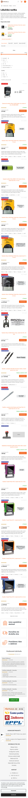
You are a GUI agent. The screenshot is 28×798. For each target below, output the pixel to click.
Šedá (11, 574)
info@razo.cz (15, 773)
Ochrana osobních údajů (14, 756)
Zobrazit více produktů (6, 39)
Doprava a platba (14, 749)
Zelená (2, 536)
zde (6, 787)
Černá (6, 156)
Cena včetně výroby (7, 65)
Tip (4, 64)
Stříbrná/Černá (12, 384)
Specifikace (23, 110)
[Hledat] (18, 1)
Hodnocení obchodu (14, 651)
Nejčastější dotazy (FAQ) (14, 763)
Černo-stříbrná (4, 384)
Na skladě (6, 58)
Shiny (5, 75)
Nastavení (13, 790)
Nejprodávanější (22, 43)
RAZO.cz (15, 778)
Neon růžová (17, 613)
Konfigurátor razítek (14, 752)
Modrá (10, 156)
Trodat (5, 76)
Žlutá (15, 156)
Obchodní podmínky (14, 754)
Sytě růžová (12, 195)
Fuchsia (12, 423)
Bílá (2, 156)
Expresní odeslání (7, 67)
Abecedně (3, 46)
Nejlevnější (10, 43)
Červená (19, 156)
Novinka (5, 62)
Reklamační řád (14, 758)
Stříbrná (2, 423)
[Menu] (25, 1)
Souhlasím (13, 795)
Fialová (12, 497)
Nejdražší (16, 43)
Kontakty (14, 765)
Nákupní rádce (14, 747)
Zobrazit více (14, 699)
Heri (4, 73)
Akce (4, 60)
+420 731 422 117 (15, 775)
